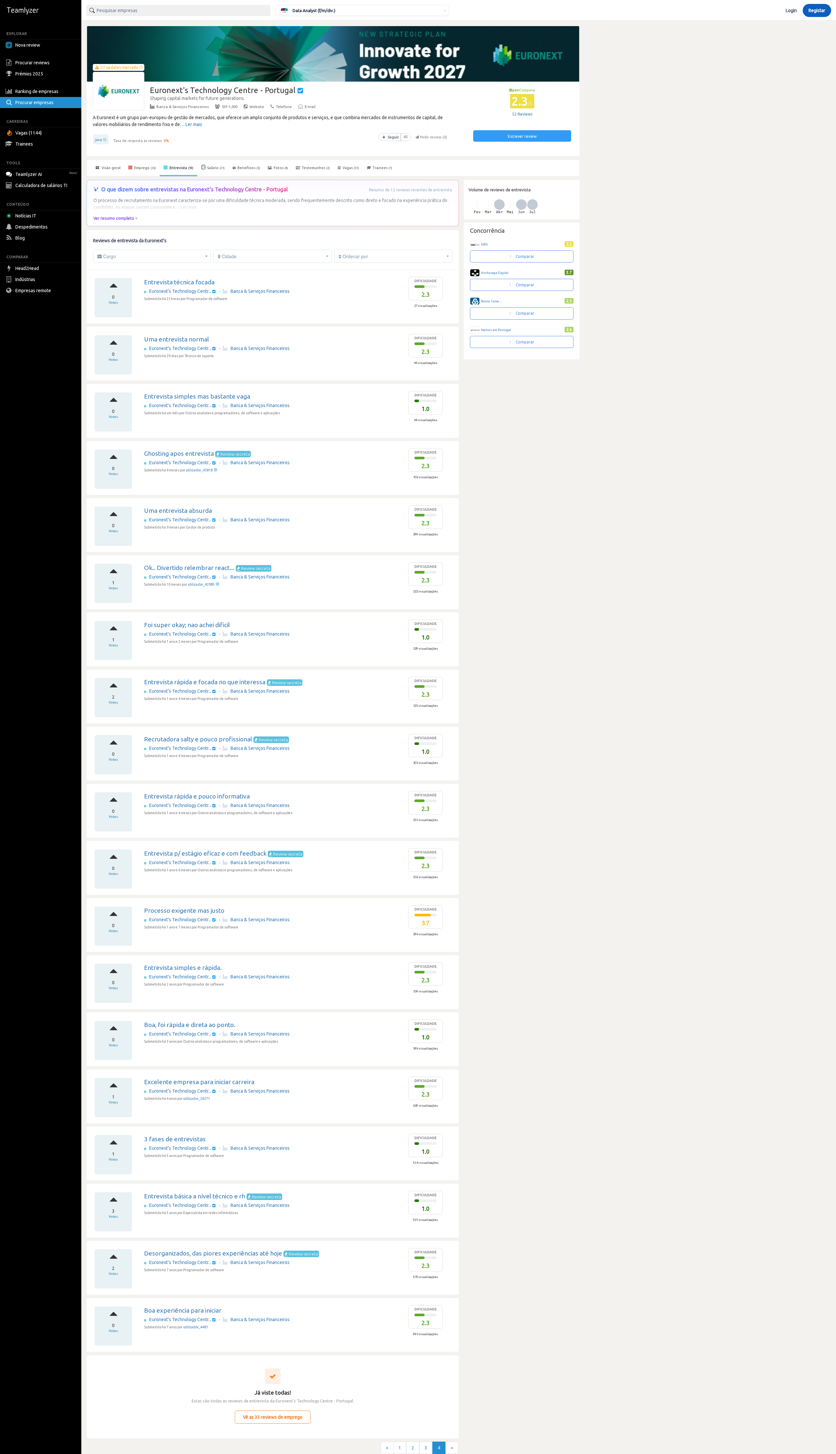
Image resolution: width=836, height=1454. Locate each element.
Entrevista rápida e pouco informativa (197, 796)
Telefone (284, 106)
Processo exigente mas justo (184, 910)
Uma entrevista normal (176, 339)
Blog (20, 238)
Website (256, 106)
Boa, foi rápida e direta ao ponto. (189, 1024)
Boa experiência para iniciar (182, 1310)
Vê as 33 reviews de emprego (272, 1417)
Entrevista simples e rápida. (183, 967)
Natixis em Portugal (496, 330)
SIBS (484, 244)
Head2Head (27, 268)
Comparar (524, 256)
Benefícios (248, 168)
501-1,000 (229, 106)
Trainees (24, 144)
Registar (817, 10)
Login (791, 10)
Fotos (280, 168)
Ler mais (193, 124)
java (98, 140)
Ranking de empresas (36, 91)
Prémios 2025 (29, 73)
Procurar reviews (32, 62)
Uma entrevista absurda (178, 510)
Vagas (351, 168)
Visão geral (111, 168)
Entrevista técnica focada (179, 282)
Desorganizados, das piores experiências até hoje (213, 1253)
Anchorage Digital (494, 273)
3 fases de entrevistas (175, 1139)
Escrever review (522, 136)
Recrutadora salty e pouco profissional (198, 739)
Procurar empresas (34, 102)
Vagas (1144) (28, 132)
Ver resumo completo (113, 218)
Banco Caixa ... (491, 301)
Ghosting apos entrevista (179, 453)
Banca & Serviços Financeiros (182, 106)
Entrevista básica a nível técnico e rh (194, 1196)
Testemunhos (315, 168)
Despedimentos (31, 226)
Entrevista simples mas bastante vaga (197, 396)
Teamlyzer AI (46, 174)
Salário (216, 168)
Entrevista (181, 168)
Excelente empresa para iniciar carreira (199, 1081)
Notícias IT (25, 215)
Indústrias (25, 279)
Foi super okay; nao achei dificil (187, 624)
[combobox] (178, 10)
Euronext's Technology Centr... (180, 291)
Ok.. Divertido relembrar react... (189, 567)
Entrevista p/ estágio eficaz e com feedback (205, 853)
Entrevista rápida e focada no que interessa (204, 682)
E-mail (310, 106)
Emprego (144, 168)
